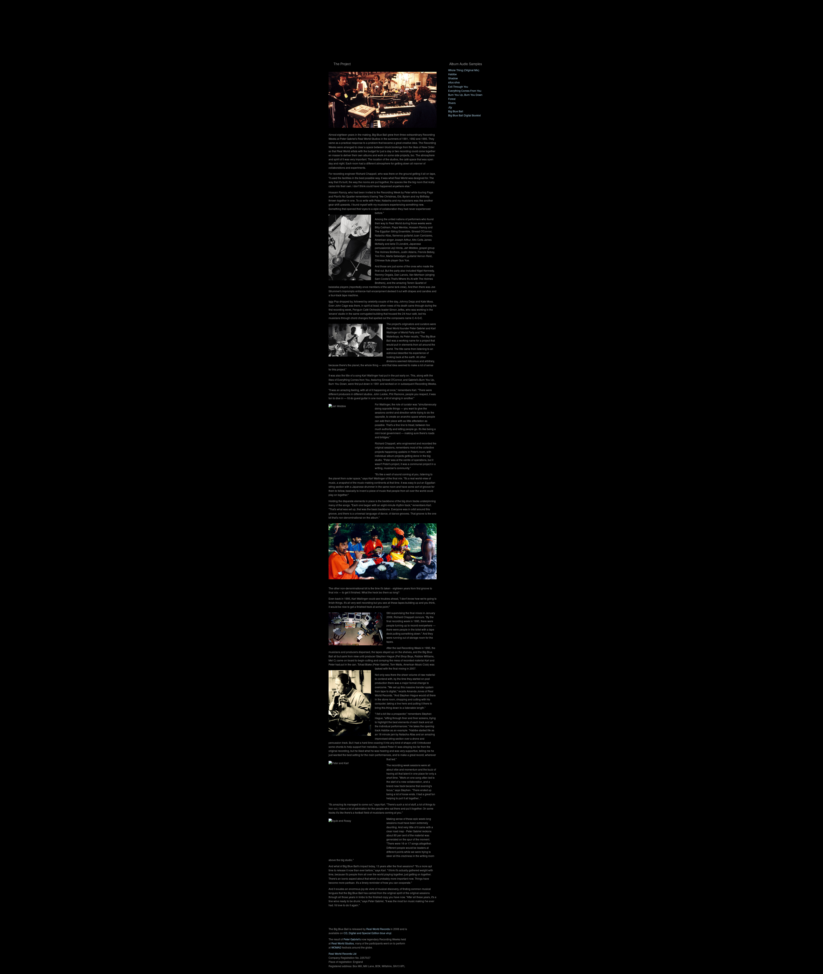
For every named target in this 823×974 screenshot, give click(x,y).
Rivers (452, 103)
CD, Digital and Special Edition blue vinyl (367, 933)
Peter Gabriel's (352, 939)
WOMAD (336, 947)
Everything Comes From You (464, 90)
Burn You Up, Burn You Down (465, 94)
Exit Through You (458, 86)
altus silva (454, 82)
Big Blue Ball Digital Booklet (464, 115)
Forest (451, 99)
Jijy (450, 107)
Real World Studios (342, 943)
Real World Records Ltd (342, 953)
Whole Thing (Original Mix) (463, 70)
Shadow (453, 78)
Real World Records (378, 929)
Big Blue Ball (455, 111)
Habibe (452, 74)
